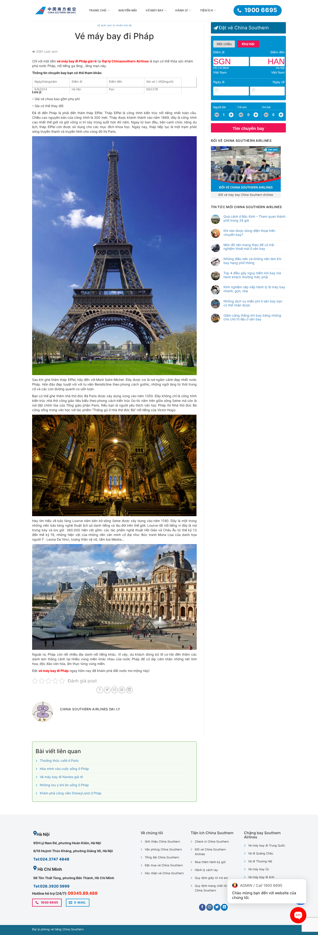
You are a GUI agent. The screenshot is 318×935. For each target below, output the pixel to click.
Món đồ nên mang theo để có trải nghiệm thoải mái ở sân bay (248, 247)
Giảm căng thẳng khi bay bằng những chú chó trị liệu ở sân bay (252, 317)
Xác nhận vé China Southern (164, 873)
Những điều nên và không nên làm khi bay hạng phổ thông (252, 261)
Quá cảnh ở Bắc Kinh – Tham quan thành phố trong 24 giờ (254, 218)
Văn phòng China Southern (163, 849)
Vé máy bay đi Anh (261, 877)
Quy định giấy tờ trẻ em (211, 878)
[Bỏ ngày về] (281, 90)
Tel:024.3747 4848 (51, 859)
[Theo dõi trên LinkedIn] (224, 907)
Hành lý (181, 10)
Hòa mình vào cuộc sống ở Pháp (64, 769)
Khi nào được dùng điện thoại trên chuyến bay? (249, 233)
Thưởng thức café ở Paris (59, 760)
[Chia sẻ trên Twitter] (107, 690)
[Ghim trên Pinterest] (121, 690)
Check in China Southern (212, 841)
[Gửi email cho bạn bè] (114, 690)
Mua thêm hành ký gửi (210, 862)
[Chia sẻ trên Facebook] (99, 690)
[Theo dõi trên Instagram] (209, 907)
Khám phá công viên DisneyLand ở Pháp (70, 793)
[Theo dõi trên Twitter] (217, 907)
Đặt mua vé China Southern (164, 865)
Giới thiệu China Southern (162, 841)
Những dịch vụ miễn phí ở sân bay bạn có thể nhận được (252, 303)
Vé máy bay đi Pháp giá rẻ (114, 25)
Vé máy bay (154, 10)
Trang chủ (97, 10)
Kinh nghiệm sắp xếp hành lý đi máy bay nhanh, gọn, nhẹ (254, 289)
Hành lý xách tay (206, 870)
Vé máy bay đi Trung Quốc (266, 845)
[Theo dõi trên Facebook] (202, 907)
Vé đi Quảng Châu (260, 853)
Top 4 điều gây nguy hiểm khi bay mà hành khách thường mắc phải (252, 275)
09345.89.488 (83, 893)
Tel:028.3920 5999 (51, 886)
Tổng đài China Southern (162, 857)
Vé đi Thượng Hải (260, 861)
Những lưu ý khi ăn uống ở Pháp (64, 785)
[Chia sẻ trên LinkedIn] (129, 690)
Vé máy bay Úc (258, 869)
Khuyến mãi (127, 10)
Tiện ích (206, 10)
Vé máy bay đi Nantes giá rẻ (61, 777)
